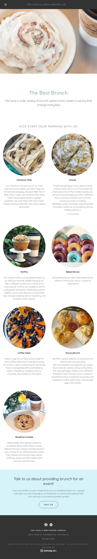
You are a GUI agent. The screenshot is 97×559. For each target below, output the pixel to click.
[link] (46, 4)
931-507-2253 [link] (48, 539)
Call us (48, 504)
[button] (5, 4)
